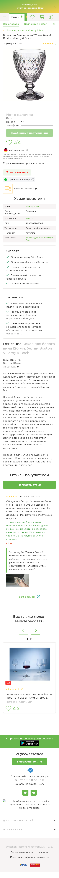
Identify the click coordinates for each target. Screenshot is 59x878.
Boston (29, 218)
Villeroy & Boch (33, 206)
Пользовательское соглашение (29, 852)
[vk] (34, 793)
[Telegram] (30, 770)
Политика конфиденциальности (29, 857)
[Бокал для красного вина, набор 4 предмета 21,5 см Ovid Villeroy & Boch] (29, 664)
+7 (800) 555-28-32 (29, 754)
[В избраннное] (9, 142)
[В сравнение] (17, 142)
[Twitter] (25, 793)
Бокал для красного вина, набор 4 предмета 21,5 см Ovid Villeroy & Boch (28, 698)
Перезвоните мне (29, 761)
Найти (26, 17)
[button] (23, 631)
